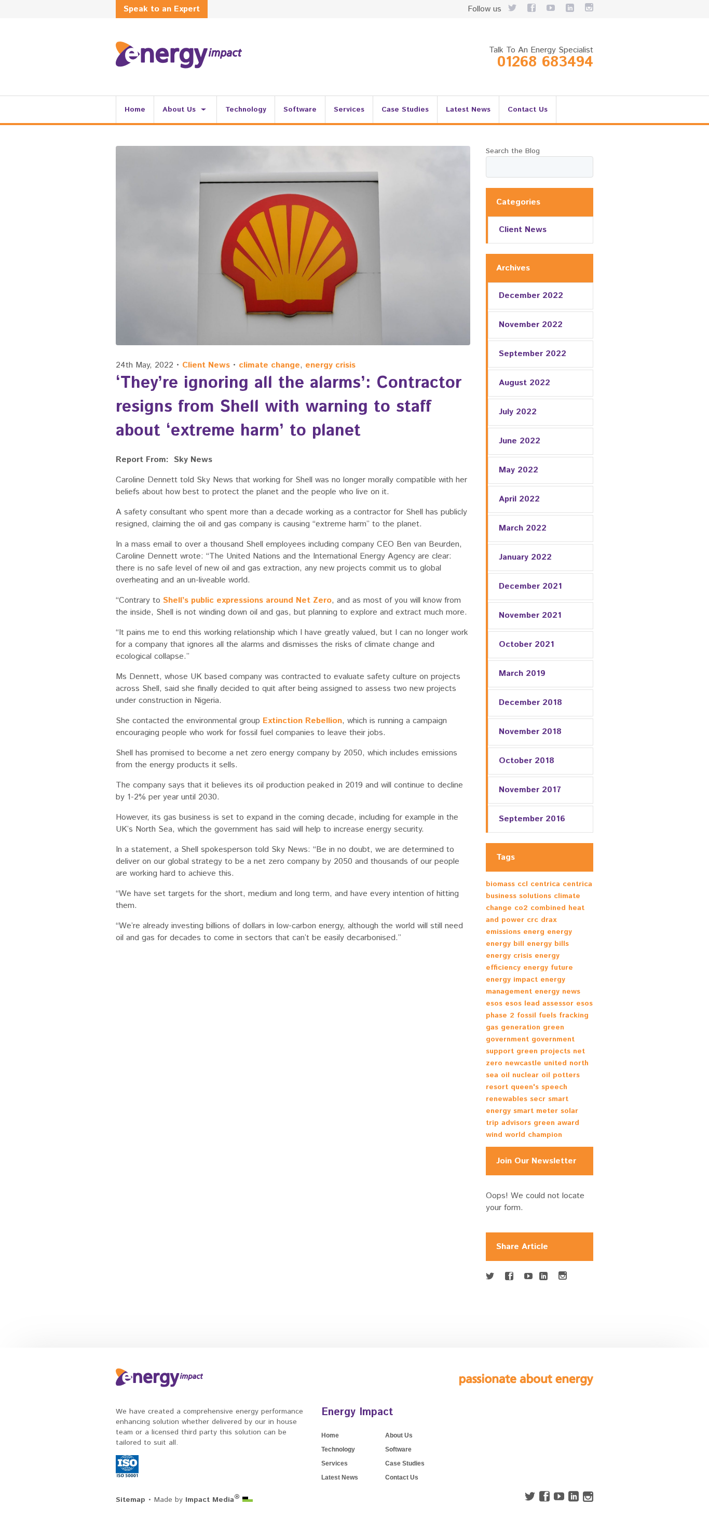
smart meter (535, 1111)
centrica (545, 884)
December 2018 (530, 703)
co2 (521, 908)
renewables (506, 1099)
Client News (206, 365)
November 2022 (531, 325)
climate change (269, 365)
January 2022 (525, 557)
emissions (503, 932)
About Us (179, 109)
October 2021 (526, 644)
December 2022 (531, 296)
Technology (245, 109)
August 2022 (524, 383)
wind (494, 1135)
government (507, 1039)
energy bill (505, 944)
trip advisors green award (532, 1123)
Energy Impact (357, 1412)
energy (559, 932)
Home (135, 109)
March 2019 (522, 674)
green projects (543, 1051)
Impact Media (212, 1500)
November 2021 (530, 615)
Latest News (468, 109)
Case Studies (405, 109)
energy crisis (330, 365)
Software (300, 109)
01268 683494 (545, 62)
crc (532, 920)
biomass (500, 884)
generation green (532, 1027)
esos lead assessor (539, 1003)
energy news (557, 991)
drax (548, 920)
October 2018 (526, 761)
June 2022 (519, 441)
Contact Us (528, 109)
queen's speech (539, 1087)
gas (492, 1027)
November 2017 (530, 790)
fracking (574, 1015)
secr (538, 1099)
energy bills (548, 944)
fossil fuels (536, 1015)
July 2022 (518, 412)
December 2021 (530, 586)
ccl (522, 884)
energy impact (512, 979)
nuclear (525, 1075)
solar (569, 1111)
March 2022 (523, 528)
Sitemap (130, 1500)
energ (533, 932)
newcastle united (536, 1063)
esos (494, 1003)
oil (545, 1075)
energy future (548, 967)
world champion (533, 1135)
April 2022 (519, 499)
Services (349, 109)
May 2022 (518, 470)
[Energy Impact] (179, 55)
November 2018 (530, 732)
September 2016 (532, 819)
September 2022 (532, 354)
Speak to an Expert (162, 9)
